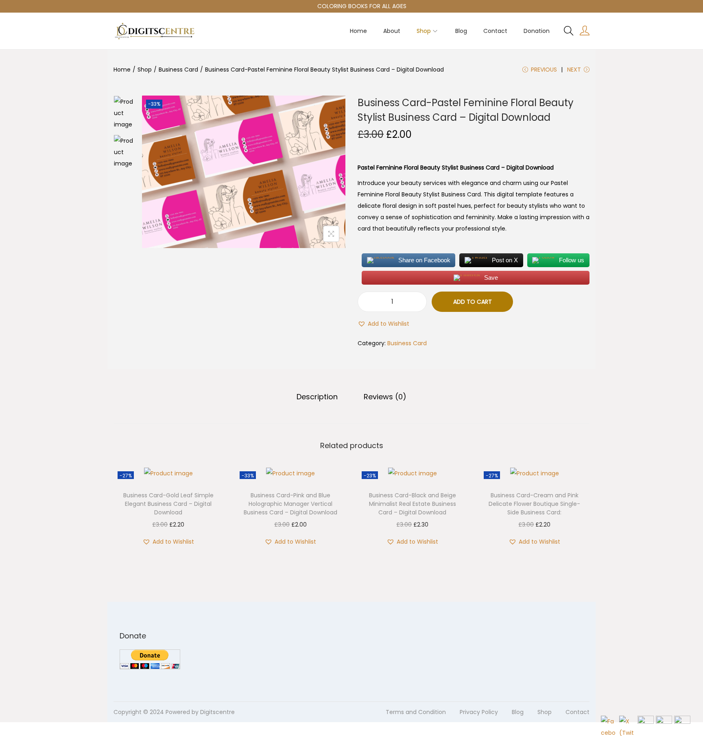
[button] (383, 323)
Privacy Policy (479, 712)
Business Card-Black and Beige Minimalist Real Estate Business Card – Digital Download (412, 503)
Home (122, 69)
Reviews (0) (385, 397)
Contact (577, 712)
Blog (518, 712)
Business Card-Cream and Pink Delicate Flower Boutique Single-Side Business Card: (534, 503)
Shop (145, 69)
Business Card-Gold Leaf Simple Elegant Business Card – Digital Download (168, 503)
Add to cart (472, 302)
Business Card (178, 69)
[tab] (317, 397)
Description (317, 397)
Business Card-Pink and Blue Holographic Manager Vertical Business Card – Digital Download (290, 503)
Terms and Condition (416, 712)
